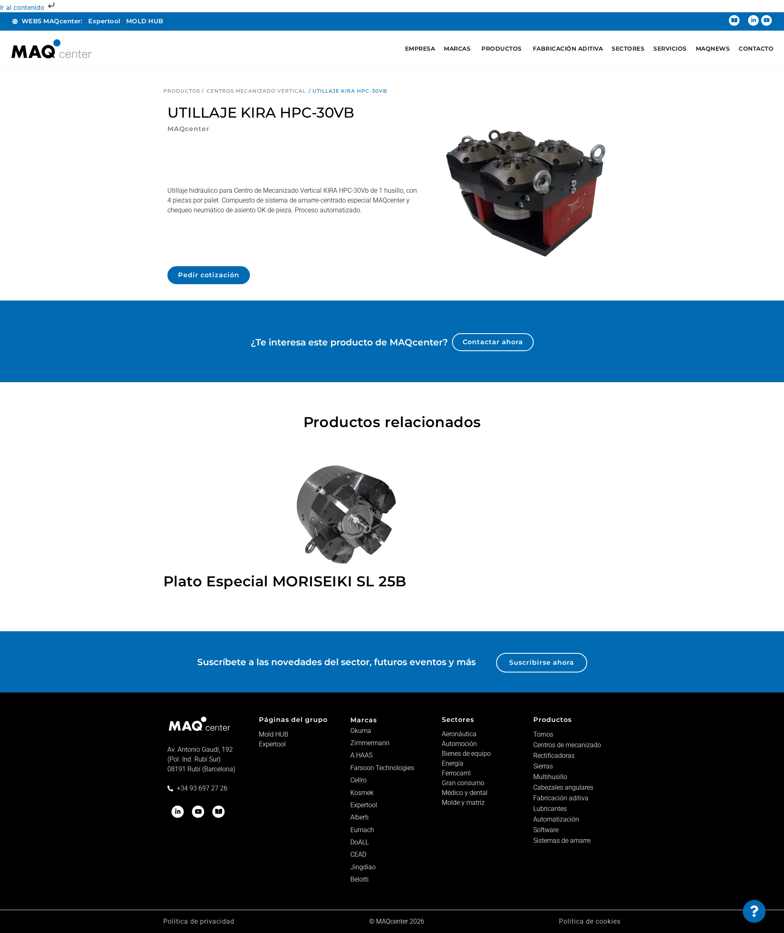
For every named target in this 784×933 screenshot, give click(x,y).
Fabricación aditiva (560, 798)
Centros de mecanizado (567, 745)
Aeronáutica (459, 734)
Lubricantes (550, 809)
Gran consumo (463, 783)
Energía (452, 763)
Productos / (183, 91)
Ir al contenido (23, 7)
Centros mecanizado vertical (256, 91)
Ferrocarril (456, 773)
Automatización (556, 819)
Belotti (359, 879)
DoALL (359, 842)
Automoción (459, 744)
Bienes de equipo (466, 753)
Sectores (458, 720)
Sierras (543, 766)
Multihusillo (550, 777)
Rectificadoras (554, 755)
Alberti (359, 817)
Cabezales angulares (563, 787)
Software (546, 830)
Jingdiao (363, 867)
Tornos (543, 734)
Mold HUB (273, 734)
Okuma (360, 731)
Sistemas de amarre (561, 840)
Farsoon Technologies (382, 768)
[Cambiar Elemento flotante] (754, 911)
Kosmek (362, 793)
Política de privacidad (198, 921)
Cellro (358, 780)
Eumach (362, 830)
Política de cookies (590, 921)
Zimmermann (370, 743)
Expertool (272, 744)
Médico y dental (465, 793)
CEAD (358, 854)
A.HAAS (361, 755)
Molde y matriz (463, 802)
